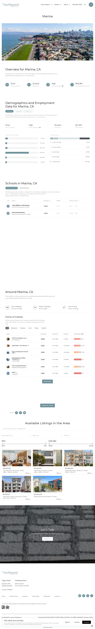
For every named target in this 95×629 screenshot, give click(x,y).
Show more (47, 381)
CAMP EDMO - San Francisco (20, 345)
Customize (76, 622)
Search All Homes (47, 405)
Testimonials (46, 596)
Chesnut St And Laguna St (19, 367)
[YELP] (83, 595)
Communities (35, 596)
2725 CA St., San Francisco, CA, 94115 (20, 207)
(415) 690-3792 (77, 4)
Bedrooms (66, 435)
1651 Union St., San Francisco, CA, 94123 (21, 214)
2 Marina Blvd (15, 361)
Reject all (67, 622)
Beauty (37, 328)
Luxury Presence (15, 617)
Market (56, 4)
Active (30, 328)
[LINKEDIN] (87, 595)
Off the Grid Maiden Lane (19, 338)
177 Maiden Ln (16, 340)
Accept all (86, 622)
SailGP (13, 372)
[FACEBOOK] (91, 595)
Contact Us (57, 596)
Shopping (23, 328)
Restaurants (14, 328)
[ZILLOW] (79, 595)
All (8, 328)
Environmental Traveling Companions (18, 358)
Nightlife (44, 328)
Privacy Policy (88, 617)
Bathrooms (36, 435)
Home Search (45, 4)
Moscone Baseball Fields (19, 365)
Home (3, 596)
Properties (25, 596)
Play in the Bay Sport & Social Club (20, 352)
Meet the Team (14, 596)
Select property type (7, 435)
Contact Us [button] (47, 539)
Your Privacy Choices (47, 627)
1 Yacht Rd (15, 374)
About (66, 4)
